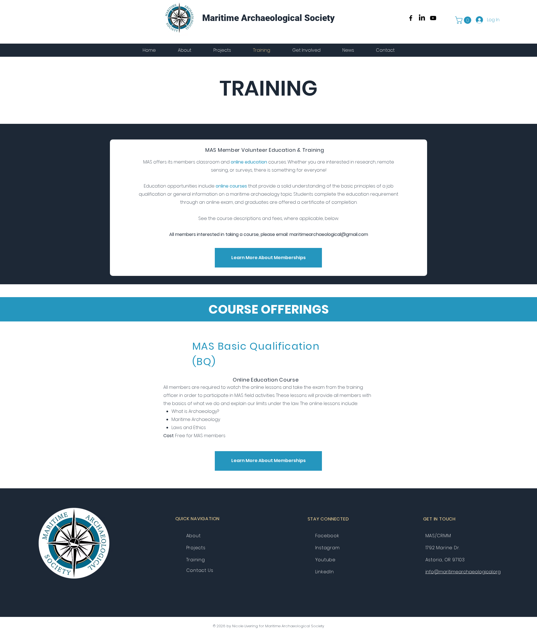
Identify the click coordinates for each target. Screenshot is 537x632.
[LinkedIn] (422, 18)
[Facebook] (410, 18)
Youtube (325, 560)
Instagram (327, 548)
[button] (464, 20)
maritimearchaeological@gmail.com (328, 234)
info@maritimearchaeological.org (463, 572)
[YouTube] (433, 18)
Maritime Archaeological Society (268, 18)
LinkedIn (324, 572)
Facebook (327, 535)
